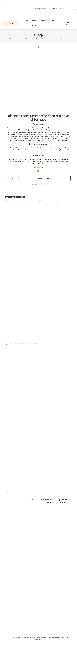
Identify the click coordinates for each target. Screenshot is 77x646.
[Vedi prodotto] (35, 206)
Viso (27, 39)
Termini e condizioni (54, 638)
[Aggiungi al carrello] (35, 202)
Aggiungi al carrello (45, 178)
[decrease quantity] (8, 178)
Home (12, 39)
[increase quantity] (16, 178)
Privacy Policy (41, 638)
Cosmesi (20, 39)
